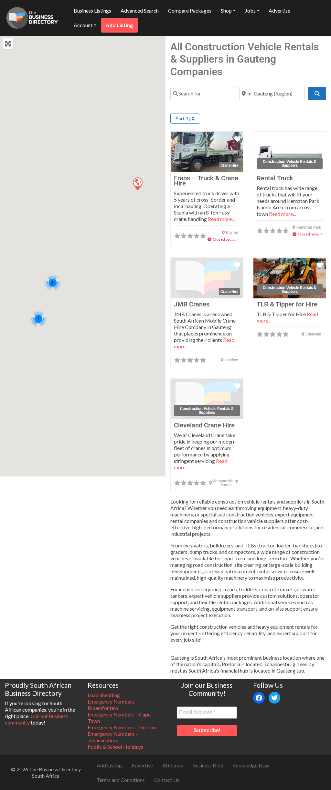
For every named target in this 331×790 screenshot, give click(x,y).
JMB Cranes (191, 304)
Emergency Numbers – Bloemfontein (113, 704)
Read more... (221, 219)
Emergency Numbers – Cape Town (119, 717)
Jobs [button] (250, 10)
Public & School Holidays (115, 747)
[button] (137, 183)
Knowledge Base (251, 765)
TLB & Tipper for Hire (287, 304)
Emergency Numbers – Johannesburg (113, 737)
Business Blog (207, 765)
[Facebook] (259, 698)
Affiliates (172, 765)
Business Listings (92, 10)
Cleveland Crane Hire (204, 425)
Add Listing (119, 25)
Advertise (279, 10)
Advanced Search (140, 10)
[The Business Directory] (32, 17)
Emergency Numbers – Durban (122, 727)
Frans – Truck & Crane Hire (206, 180)
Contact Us (166, 780)
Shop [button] (226, 10)
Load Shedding (104, 695)
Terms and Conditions (121, 780)
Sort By (184, 118)
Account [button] (83, 25)
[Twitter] (274, 698)
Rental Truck (275, 178)
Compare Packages (189, 10)
